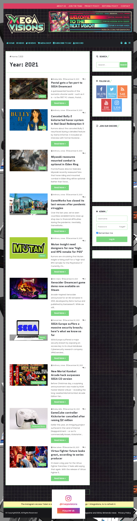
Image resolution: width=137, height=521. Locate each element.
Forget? (122, 227)
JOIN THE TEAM (75, 6)
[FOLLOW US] (68, 499)
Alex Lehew (57, 447)
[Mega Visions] (25, 24)
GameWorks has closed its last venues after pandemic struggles (68, 204)
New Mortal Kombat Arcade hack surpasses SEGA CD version (65, 375)
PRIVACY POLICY (92, 6)
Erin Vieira (57, 279)
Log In (112, 239)
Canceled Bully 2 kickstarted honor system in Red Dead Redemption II (67, 120)
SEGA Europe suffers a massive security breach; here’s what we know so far (67, 329)
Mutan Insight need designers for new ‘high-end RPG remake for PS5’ (67, 248)
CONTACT (125, 6)
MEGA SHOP (45, 43)
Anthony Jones (59, 110)
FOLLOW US (68, 510)
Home (14, 56)
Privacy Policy (124, 513)
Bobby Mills (57, 79)
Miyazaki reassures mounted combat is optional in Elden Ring (64, 160)
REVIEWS (32, 43)
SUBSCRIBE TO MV (63, 43)
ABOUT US (61, 6)
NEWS (21, 43)
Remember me (105, 233)
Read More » (60, 103)
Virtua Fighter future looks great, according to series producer (68, 454)
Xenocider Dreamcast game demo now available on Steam (68, 286)
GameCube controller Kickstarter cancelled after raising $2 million (68, 416)
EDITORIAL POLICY (110, 6)
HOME (11, 43)
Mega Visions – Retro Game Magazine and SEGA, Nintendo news (86, 513)
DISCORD (79, 43)
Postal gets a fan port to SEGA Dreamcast (66, 84)
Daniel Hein (57, 320)
